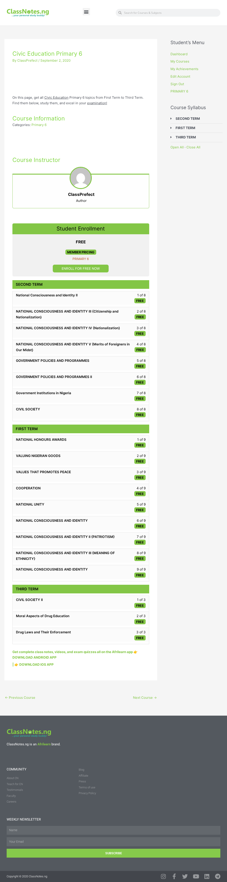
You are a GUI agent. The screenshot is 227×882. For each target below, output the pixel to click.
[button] (86, 11)
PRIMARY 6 (80, 259)
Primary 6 (39, 125)
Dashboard (179, 54)
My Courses (179, 61)
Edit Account (180, 76)
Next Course (145, 697)
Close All (193, 147)
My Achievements (184, 69)
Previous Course (20, 697)
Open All (177, 147)
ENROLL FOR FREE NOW (81, 268)
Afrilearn (44, 744)
